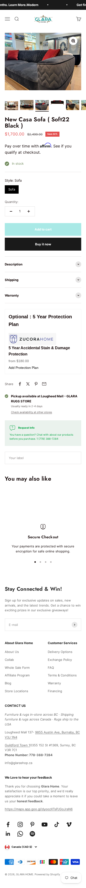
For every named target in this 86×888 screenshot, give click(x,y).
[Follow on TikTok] (57, 824)
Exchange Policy (60, 660)
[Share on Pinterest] (36, 384)
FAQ (51, 667)
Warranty (54, 683)
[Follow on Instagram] (20, 824)
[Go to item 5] (72, 106)
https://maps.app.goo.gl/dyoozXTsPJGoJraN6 (39, 809)
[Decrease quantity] (11, 211)
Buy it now (43, 244)
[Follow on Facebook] (8, 824)
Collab (9, 660)
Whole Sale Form (17, 667)
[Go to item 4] (57, 103)
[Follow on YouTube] (44, 824)
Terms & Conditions (62, 675)
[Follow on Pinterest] (32, 824)
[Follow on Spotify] (32, 834)
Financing (55, 691)
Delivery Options (60, 652)
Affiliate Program (17, 675)
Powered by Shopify (47, 874)
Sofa (11, 188)
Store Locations (16, 691)
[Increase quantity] (29, 211)
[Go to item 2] (26, 106)
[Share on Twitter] (28, 384)
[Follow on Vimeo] (69, 824)
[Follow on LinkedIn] (8, 834)
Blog (8, 683)
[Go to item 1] (11, 106)
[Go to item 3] (42, 106)
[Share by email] (44, 384)
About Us (12, 652)
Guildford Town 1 (17, 745)
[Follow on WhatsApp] (20, 834)
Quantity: (11, 202)
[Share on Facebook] (20, 384)
